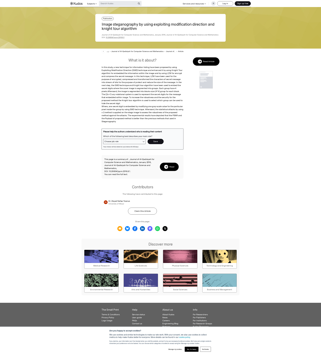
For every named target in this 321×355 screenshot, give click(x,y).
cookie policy (184, 337)
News (165, 317)
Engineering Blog (170, 323)
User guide (137, 317)
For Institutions (200, 320)
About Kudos (168, 314)
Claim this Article (142, 211)
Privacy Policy (108, 317)
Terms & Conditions (111, 314)
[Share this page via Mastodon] (150, 228)
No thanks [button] (205, 349)
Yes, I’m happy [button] (191, 349)
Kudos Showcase (201, 326)
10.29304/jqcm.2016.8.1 (115, 37)
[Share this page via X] (165, 228)
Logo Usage (107, 320)
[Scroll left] (103, 51)
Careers (166, 320)
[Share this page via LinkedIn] (142, 228)
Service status (138, 314)
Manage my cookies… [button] (175, 349)
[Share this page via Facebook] (135, 228)
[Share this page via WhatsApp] (157, 228)
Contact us (137, 323)
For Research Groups (202, 323)
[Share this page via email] (120, 228)
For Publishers (199, 317)
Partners (166, 326)
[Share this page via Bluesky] (127, 228)
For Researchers (200, 314)
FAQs (134, 320)
